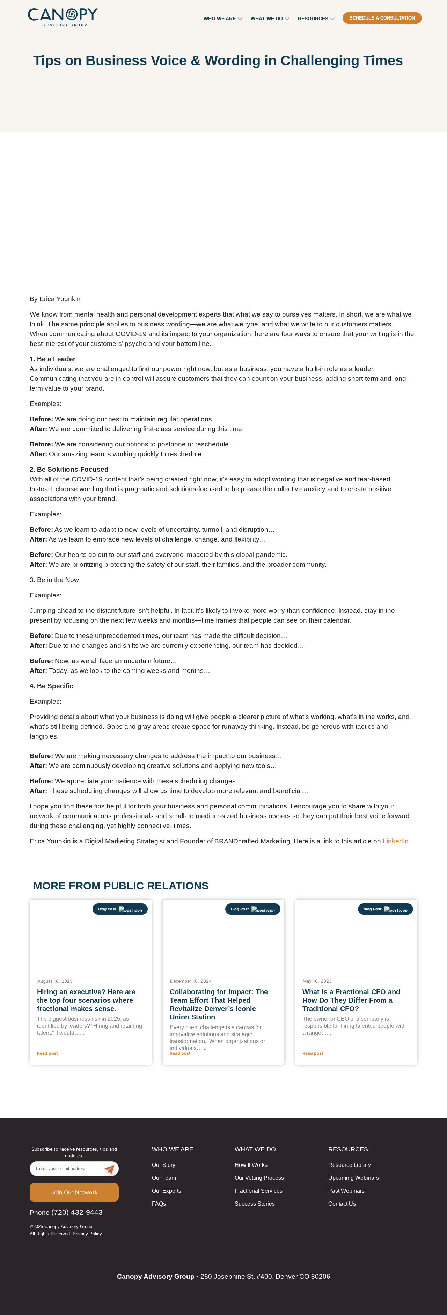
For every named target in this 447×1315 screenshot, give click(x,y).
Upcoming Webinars (353, 1178)
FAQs (159, 1204)
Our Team (164, 1178)
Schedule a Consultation (382, 18)
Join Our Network (74, 1192)
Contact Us (342, 1204)
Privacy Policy (87, 1233)
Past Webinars (346, 1191)
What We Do (267, 18)
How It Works (251, 1165)
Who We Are (220, 18)
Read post (47, 1053)
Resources (313, 18)
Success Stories (255, 1204)
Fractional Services (259, 1191)
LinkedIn (396, 841)
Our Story (163, 1165)
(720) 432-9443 (77, 1212)
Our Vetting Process (259, 1178)
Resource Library (349, 1165)
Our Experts (166, 1191)
